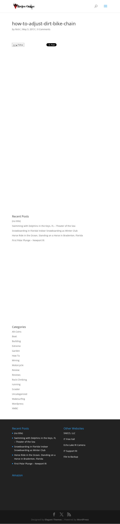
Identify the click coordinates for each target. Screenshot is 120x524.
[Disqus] (60, 87)
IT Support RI (70, 450)
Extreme (16, 345)
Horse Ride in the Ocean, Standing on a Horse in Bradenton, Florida (47, 235)
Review (15, 370)
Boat (14, 336)
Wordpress (17, 403)
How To (16, 355)
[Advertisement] (38, 298)
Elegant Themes (53, 519)
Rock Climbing (19, 379)
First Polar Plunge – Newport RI (28, 240)
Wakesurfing (18, 398)
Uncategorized (19, 394)
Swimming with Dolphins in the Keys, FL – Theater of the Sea (43, 225)
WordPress (83, 519)
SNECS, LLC (69, 433)
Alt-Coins (16, 331)
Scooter (16, 389)
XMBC (15, 408)
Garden (16, 350)
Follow (20, 45)
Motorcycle (17, 365)
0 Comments (43, 29)
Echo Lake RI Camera (74, 445)
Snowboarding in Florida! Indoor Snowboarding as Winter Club (45, 230)
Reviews (16, 374)
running (16, 384)
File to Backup (71, 456)
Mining (15, 360)
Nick (17, 29)
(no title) (16, 221)
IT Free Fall (69, 439)
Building (16, 341)
